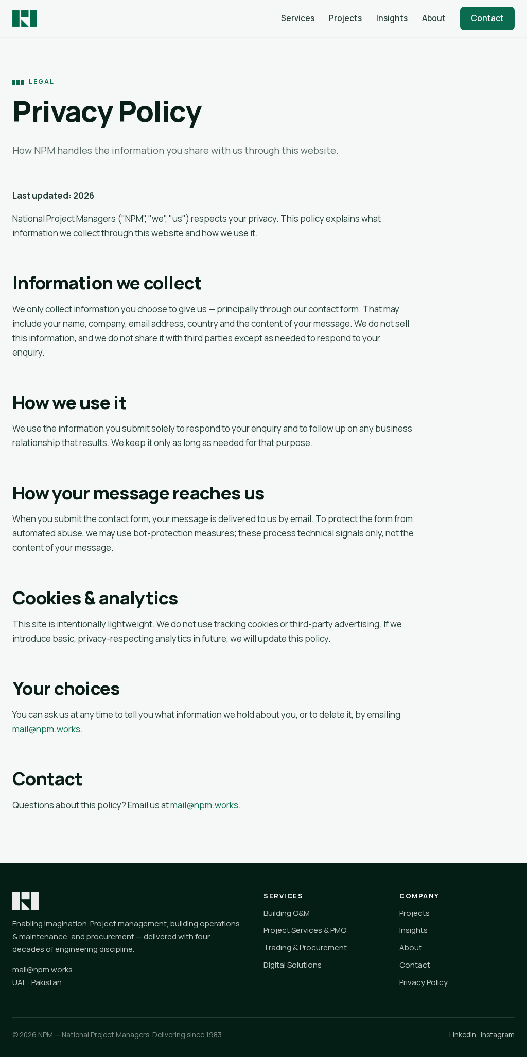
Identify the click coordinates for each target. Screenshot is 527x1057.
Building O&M (287, 912)
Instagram (498, 1035)
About (434, 18)
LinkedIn (462, 1035)
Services (297, 18)
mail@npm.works (46, 729)
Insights (392, 18)
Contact (487, 18)
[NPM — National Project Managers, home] (24, 18)
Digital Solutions (293, 964)
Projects (345, 18)
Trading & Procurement (305, 947)
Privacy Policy (423, 982)
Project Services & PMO (305, 929)
